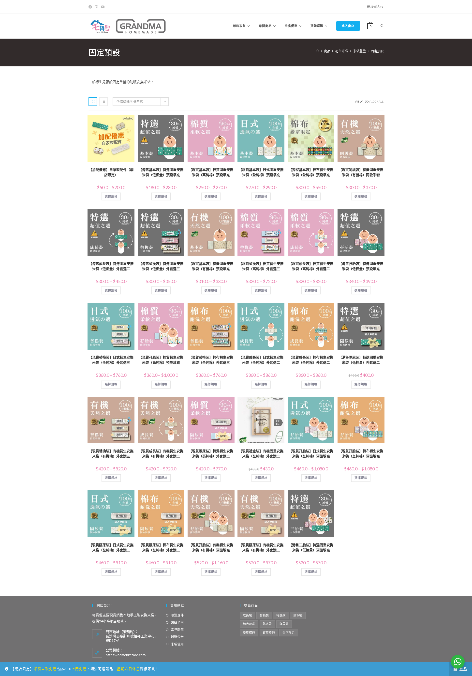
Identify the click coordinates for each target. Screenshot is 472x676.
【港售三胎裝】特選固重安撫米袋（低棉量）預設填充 (311, 547)
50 (367, 101)
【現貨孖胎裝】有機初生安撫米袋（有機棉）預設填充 (211, 547)
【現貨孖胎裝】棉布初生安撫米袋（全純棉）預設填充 (361, 453)
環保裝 (297, 615)
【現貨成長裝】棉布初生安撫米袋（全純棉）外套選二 (311, 359)
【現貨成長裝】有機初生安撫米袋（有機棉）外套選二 (161, 453)
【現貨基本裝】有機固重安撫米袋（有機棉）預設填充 (211, 266)
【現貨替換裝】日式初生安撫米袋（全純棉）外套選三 (111, 359)
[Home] (317, 51)
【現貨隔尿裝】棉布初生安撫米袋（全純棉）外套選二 (161, 547)
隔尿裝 (284, 624)
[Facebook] (90, 6)
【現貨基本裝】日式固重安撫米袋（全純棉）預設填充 (261, 172)
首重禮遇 (269, 632)
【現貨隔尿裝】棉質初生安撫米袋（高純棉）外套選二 (211, 453)
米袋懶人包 (375, 7)
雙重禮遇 (249, 632)
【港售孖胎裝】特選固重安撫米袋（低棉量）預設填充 (361, 266)
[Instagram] (96, 6)
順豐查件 (177, 615)
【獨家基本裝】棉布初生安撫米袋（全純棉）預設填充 (311, 172)
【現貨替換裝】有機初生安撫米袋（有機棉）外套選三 (111, 453)
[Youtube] (102, 6)
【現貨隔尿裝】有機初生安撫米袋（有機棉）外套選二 (261, 547)
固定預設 (377, 51)
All (381, 101)
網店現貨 (249, 624)
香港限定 (288, 632)
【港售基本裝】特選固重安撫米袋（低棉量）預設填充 (161, 172)
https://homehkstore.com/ (126, 655)
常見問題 (177, 629)
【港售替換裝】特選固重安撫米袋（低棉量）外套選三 (161, 266)
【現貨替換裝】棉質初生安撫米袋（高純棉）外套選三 (261, 266)
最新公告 (177, 637)
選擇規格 (111, 196)
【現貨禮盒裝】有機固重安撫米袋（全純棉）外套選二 (261, 453)
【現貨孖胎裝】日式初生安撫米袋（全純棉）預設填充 (311, 453)
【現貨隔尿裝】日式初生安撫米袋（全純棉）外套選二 (111, 547)
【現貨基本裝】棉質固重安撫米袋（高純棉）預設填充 (211, 172)
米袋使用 (177, 644)
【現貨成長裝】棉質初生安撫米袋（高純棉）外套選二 (311, 266)
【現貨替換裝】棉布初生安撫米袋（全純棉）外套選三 (211, 359)
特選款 (280, 615)
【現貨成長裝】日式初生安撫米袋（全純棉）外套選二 (261, 359)
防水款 (267, 624)
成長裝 (247, 615)
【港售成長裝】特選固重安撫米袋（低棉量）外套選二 (111, 266)
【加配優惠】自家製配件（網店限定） (111, 172)
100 (373, 101)
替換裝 (264, 615)
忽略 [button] (463, 669)
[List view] (103, 101)
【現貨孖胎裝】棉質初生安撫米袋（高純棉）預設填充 (161, 359)
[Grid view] (92, 101)
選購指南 (177, 622)
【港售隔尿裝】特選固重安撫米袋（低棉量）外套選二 (361, 359)
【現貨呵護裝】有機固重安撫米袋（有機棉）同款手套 (361, 172)
